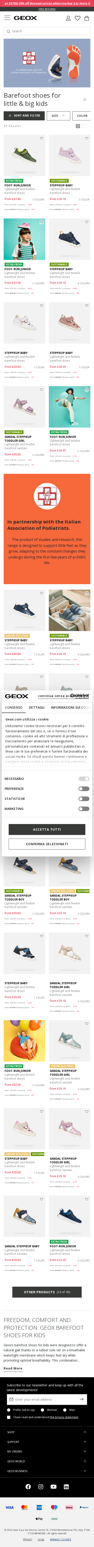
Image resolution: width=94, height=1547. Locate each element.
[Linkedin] (66, 1487)
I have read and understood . (46, 1417)
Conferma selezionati (47, 844)
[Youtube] (53, 1487)
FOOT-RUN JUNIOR (18, 185)
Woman (52, 1410)
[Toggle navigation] (7, 18)
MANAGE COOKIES (60, 1539)
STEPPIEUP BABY (61, 185)
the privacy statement (64, 1417)
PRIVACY (27, 1539)
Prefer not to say (24, 1410)
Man (72, 1410)
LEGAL (41, 1539)
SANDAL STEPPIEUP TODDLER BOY (18, 897)
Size (55, 116)
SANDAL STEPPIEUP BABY (22, 1246)
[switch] (83, 788)
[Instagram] (40, 1487)
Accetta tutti (47, 829)
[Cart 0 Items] (86, 20)
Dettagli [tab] (36, 707)
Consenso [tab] (14, 707)
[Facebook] (28, 1487)
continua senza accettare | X (63, 696)
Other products (47, 1292)
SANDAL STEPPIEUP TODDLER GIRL (18, 439)
